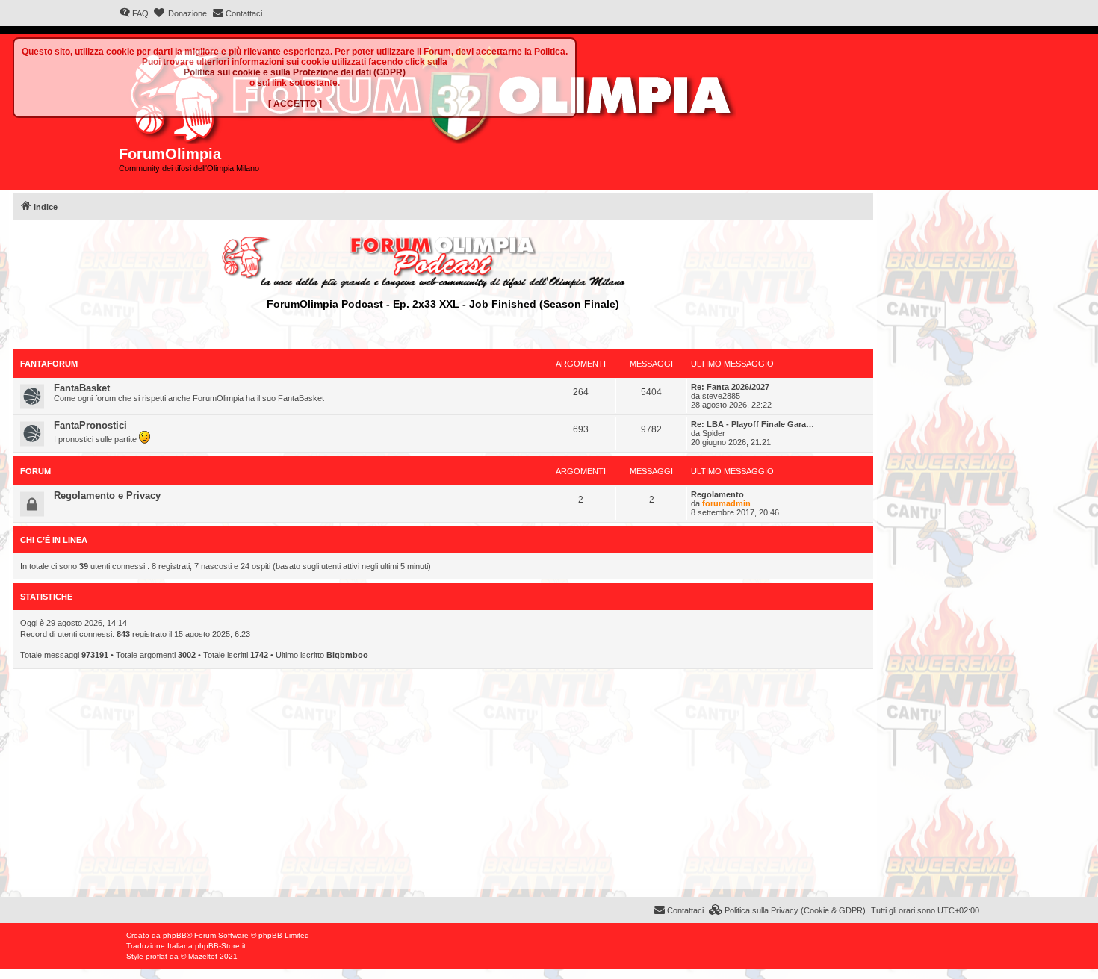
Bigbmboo (347, 654)
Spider (713, 433)
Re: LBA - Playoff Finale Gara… (752, 424)
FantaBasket (82, 388)
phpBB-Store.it (220, 946)
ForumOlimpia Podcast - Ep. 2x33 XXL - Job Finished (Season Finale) (443, 304)
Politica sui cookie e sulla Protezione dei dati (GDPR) (295, 72)
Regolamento (717, 494)
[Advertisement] (443, 784)
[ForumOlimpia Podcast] (443, 262)
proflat (156, 956)
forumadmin (726, 503)
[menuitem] (134, 13)
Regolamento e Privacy (107, 495)
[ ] (295, 104)
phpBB (175, 935)
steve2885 (721, 395)
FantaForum (49, 363)
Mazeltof (202, 956)
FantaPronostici (90, 425)
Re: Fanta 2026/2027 (730, 386)
